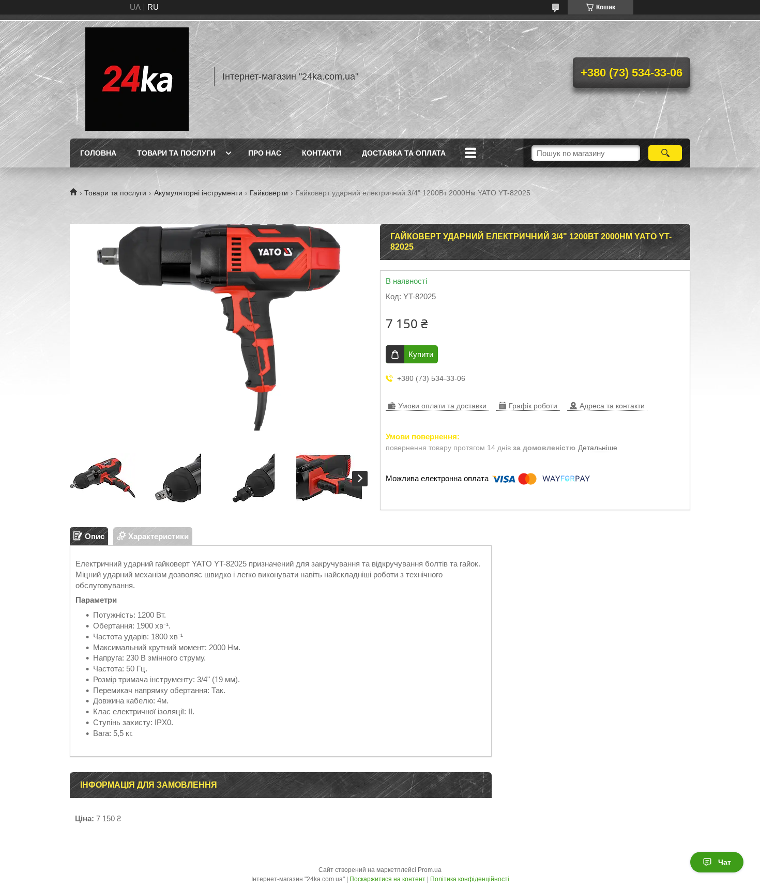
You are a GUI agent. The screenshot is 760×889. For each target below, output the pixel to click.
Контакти (321, 153)
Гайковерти (269, 193)
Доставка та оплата (404, 153)
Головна (98, 153)
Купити (420, 354)
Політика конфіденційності (469, 879)
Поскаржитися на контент (387, 879)
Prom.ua (430, 869)
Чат (724, 862)
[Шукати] (665, 153)
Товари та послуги (176, 153)
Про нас (264, 153)
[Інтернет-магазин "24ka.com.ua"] (137, 76)
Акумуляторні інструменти (198, 193)
